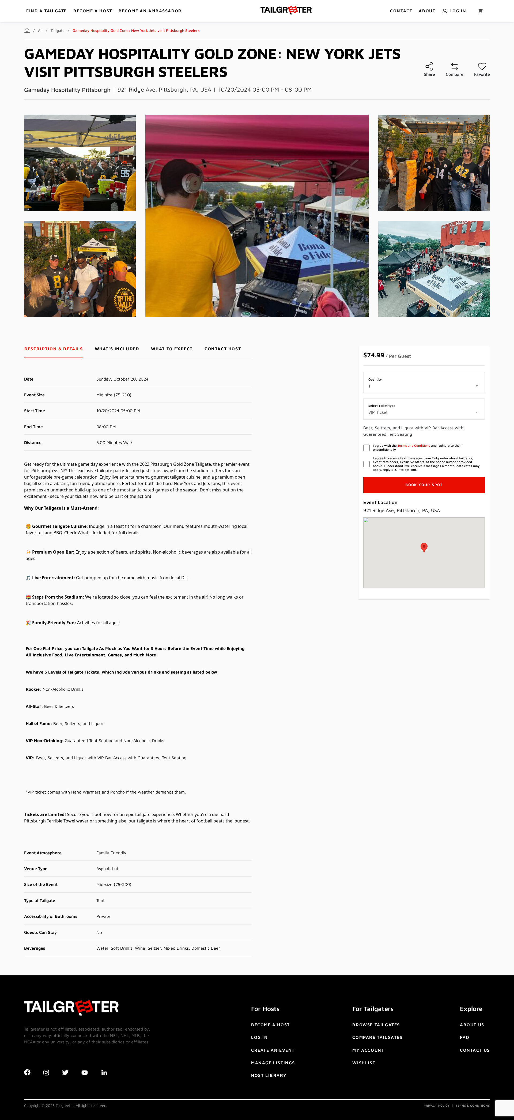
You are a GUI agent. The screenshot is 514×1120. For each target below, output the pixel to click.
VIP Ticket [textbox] (378, 412)
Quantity (375, 379)
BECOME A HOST (92, 10)
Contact (401, 10)
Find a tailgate (46, 10)
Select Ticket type (381, 406)
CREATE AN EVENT (273, 1050)
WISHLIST (363, 1062)
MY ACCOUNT (368, 1050)
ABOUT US (472, 1024)
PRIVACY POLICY (437, 1105)
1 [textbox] (369, 386)
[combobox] (424, 386)
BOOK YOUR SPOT (424, 484)
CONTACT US (475, 1050)
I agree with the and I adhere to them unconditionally (418, 447)
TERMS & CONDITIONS (473, 1105)
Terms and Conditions (414, 446)
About (427, 10)
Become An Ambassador (150, 10)
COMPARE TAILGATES (377, 1037)
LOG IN (259, 1037)
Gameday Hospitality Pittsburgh (67, 89)
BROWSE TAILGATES (376, 1024)
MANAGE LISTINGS (273, 1062)
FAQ (465, 1037)
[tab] (53, 349)
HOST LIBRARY (268, 1075)
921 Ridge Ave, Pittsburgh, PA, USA (164, 89)
